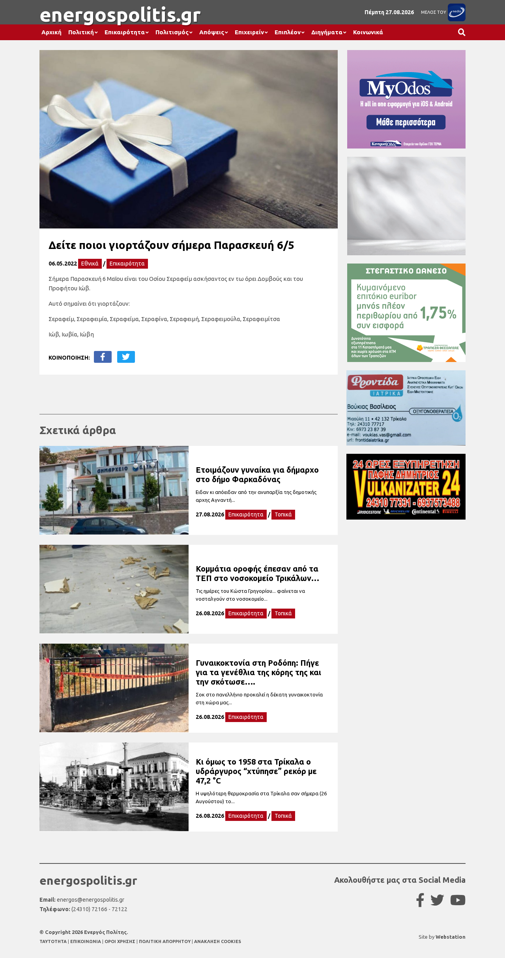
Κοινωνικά (368, 32)
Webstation (451, 936)
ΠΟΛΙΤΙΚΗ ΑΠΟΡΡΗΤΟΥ (165, 941)
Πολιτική (81, 32)
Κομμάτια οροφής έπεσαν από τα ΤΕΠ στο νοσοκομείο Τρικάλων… (257, 573)
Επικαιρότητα (125, 32)
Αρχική (51, 32)
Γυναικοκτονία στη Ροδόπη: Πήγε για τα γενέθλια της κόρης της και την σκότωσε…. (258, 672)
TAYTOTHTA (53, 941)
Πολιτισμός (172, 32)
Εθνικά (90, 263)
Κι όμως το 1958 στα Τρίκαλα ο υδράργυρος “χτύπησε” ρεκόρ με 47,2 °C (256, 771)
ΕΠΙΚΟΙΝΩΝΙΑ (86, 941)
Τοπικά (283, 514)
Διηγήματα (326, 32)
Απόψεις (211, 32)
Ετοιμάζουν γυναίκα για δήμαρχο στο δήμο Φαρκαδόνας (257, 474)
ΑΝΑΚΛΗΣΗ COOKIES (217, 941)
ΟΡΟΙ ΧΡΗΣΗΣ (121, 941)
